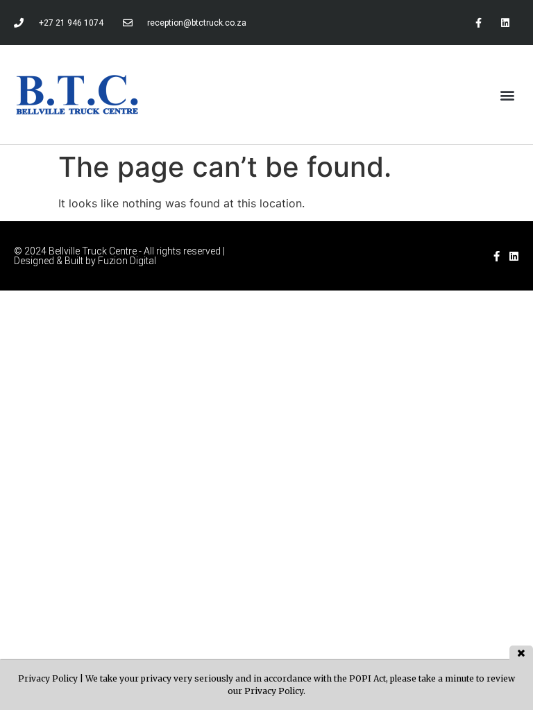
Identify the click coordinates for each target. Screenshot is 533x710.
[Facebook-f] (478, 22)
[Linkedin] (505, 22)
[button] (507, 94)
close (521, 653)
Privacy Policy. (274, 691)
